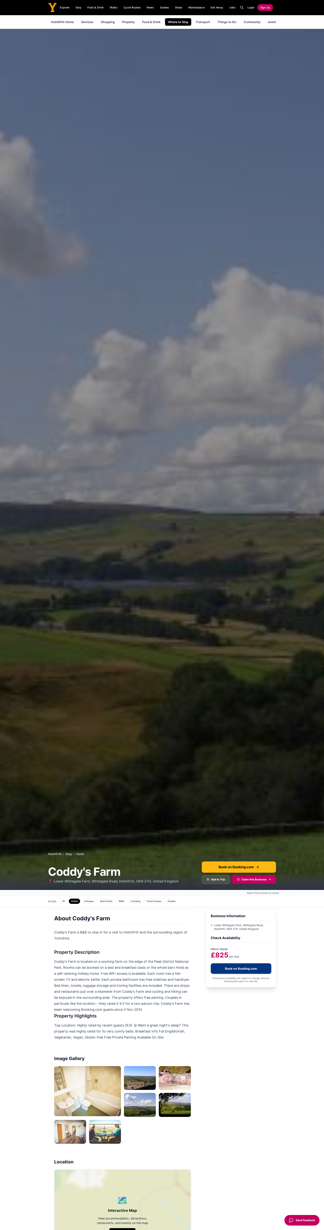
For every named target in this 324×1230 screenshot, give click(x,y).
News (150, 7)
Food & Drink (95, 7)
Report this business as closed (263, 892)
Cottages (89, 901)
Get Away (217, 7)
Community (252, 22)
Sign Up (265, 7)
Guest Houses (154, 901)
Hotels (74, 901)
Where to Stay (178, 22)
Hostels (172, 901)
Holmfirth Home (62, 22)
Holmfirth (55, 854)
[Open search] (241, 7)
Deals (178, 7)
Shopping (108, 22)
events (273, 22)
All (63, 901)
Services (87, 22)
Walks (114, 7)
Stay (78, 7)
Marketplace (196, 7)
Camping (135, 901)
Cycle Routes (132, 7)
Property (128, 22)
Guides (164, 7)
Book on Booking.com (236, 867)
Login (251, 7)
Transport (203, 22)
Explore (64, 7)
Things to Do (227, 22)
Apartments (106, 901)
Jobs (232, 7)
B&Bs (121, 901)
